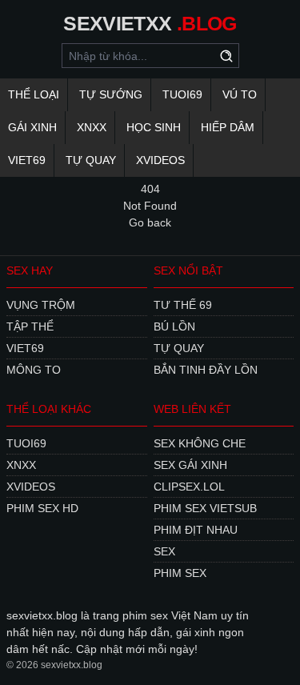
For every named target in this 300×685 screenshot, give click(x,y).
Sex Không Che (200, 443)
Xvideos (160, 160)
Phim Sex (180, 573)
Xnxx (91, 127)
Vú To (239, 94)
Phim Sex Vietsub (205, 508)
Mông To (33, 369)
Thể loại (33, 94)
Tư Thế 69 (183, 304)
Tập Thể (30, 326)
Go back (150, 222)
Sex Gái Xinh (190, 465)
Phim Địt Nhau (196, 529)
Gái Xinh (32, 127)
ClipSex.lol (189, 486)
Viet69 (27, 160)
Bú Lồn (174, 326)
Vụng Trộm (40, 304)
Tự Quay (91, 160)
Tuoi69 (182, 94)
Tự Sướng (110, 94)
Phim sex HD (42, 508)
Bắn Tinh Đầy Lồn (206, 369)
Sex (164, 551)
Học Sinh (153, 127)
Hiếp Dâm (227, 127)
